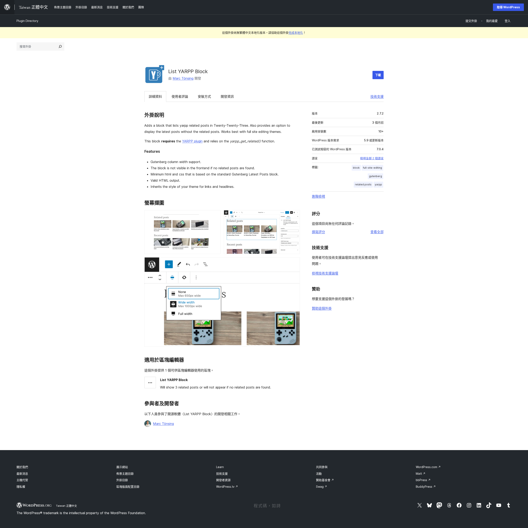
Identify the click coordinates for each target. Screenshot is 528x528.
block (356, 167)
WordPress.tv (227, 486)
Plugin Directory (27, 21)
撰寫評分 (318, 232)
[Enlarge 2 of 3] (294, 216)
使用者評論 (180, 96)
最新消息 (22, 473)
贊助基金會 (325, 480)
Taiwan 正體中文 (66, 505)
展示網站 (122, 467)
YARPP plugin (192, 141)
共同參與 (322, 467)
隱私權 (20, 486)
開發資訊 (227, 96)
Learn (220, 467)
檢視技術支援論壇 (325, 273)
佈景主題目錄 (125, 473)
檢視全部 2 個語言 (372, 158)
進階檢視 (318, 196)
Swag (321, 486)
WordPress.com (428, 467)
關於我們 (22, 467)
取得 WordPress (508, 7)
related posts (363, 184)
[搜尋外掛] (60, 46)
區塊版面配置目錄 (127, 486)
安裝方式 (204, 96)
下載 (378, 75)
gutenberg (375, 176)
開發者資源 (223, 480)
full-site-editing (372, 167)
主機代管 (22, 480)
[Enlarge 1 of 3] (215, 216)
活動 (319, 473)
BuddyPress (426, 486)
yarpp (378, 184)
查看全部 (377, 232)
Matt (420, 473)
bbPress (423, 480)
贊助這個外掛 (322, 308)
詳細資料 (155, 96)
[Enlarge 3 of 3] (294, 263)
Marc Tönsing (183, 78)
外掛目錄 (122, 480)
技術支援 (377, 96)
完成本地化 (296, 32)
